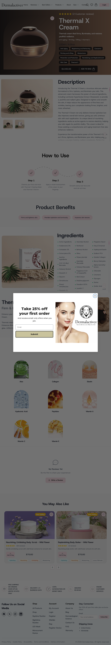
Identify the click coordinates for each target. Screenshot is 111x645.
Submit (34, 334)
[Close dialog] (95, 296)
